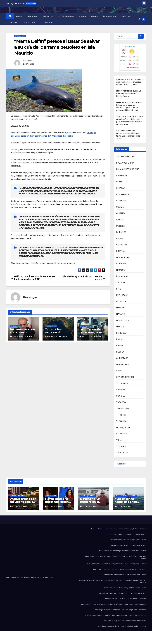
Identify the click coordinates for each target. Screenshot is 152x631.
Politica (125, 16)
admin (29, 336)
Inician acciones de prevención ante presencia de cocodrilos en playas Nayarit (116, 564)
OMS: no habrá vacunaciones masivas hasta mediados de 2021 (34, 277)
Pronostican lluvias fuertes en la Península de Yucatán (125, 599)
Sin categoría (122, 383)
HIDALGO (120, 270)
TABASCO (121, 402)
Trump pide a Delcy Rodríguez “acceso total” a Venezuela (124, 620)
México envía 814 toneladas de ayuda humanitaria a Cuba (124, 588)
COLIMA (120, 207)
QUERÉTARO (122, 358)
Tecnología (109, 16)
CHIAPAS (120, 188)
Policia (49, 22)
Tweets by (121, 464)
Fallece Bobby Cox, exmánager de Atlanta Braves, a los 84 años (122, 551)
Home (93, 529)
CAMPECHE (122, 175)
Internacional (66, 16)
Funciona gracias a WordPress (17, 577)
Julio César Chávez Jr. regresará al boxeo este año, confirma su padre (119, 569)
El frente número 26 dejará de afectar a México (128, 545)
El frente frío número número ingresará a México (128, 534)
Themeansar (49, 577)
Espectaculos (32, 22)
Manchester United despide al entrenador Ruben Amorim (125, 575)
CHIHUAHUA (122, 194)
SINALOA (120, 389)
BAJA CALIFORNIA (125, 163)
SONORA (120, 396)
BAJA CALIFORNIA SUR (127, 169)
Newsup (38, 577)
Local (94, 16)
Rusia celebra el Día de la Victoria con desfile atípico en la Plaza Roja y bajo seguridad (113, 604)
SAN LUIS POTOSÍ (125, 377)
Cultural (14, 22)
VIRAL (119, 440)
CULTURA (121, 213)
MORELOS (121, 301)
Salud (82, 16)
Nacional (32, 16)
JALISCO (120, 282)
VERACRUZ (121, 434)
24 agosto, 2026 (19, 506)
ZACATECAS (122, 452)
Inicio (19, 16)
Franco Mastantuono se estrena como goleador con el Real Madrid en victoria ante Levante (115, 557)
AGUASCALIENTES (125, 156)
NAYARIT (120, 314)
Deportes (48, 16)
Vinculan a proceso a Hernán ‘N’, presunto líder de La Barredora (122, 626)
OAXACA (120, 326)
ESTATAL (120, 251)
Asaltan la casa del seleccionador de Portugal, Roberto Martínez (122, 529)
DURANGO (121, 232)
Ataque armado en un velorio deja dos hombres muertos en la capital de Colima (129, 82)
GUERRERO (121, 263)
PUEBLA (120, 352)
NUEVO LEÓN (122, 320)
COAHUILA (121, 200)
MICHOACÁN (122, 295)
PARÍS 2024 (122, 333)
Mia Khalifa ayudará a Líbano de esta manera (82, 277)
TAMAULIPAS (122, 408)
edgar (29, 61)
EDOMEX (120, 238)
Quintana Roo (122, 364)
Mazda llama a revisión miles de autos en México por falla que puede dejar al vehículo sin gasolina (112, 581)
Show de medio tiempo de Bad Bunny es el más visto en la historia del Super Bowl (115, 615)
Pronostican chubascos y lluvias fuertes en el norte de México (122, 593)
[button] (139, 19)
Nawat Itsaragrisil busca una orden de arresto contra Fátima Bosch (129, 93)
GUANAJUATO (123, 257)
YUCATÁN (121, 446)
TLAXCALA (121, 421)
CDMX (119, 182)
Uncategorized (123, 427)
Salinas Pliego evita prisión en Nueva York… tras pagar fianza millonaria (119, 610)
